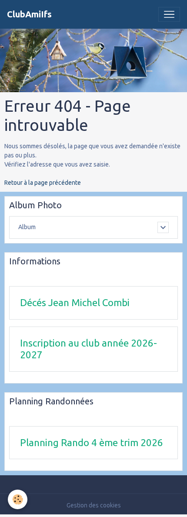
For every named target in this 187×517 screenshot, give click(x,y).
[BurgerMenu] (169, 14)
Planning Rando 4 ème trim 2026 (91, 442)
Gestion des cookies (94, 505)
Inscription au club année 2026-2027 (88, 348)
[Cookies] (17, 499)
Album (27, 226)
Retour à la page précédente (42, 182)
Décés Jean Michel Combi (75, 302)
